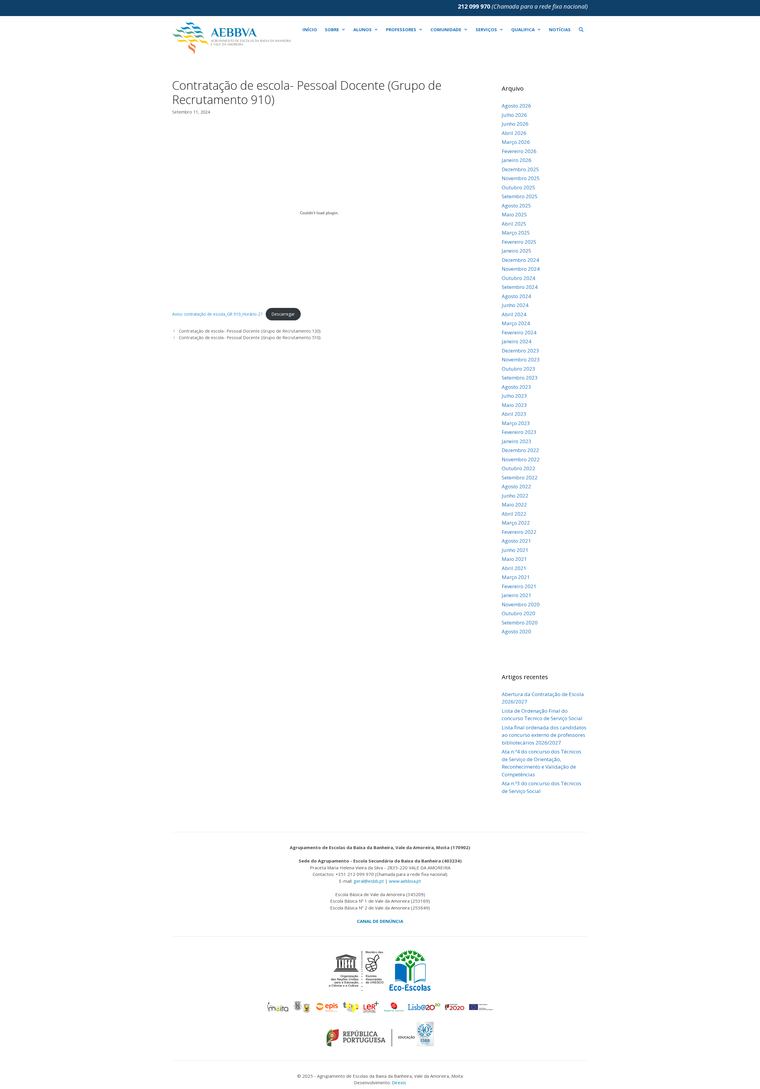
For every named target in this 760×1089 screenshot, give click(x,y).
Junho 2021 (515, 550)
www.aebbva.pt (405, 881)
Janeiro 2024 (516, 341)
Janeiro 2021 (516, 595)
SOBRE (332, 29)
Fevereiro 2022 (519, 531)
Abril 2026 (514, 133)
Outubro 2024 (518, 278)
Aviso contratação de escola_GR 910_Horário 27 (217, 314)
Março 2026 (516, 142)
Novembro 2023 (521, 359)
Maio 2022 (514, 504)
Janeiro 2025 (516, 250)
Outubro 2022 (518, 468)
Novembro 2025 (521, 178)
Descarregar (283, 314)
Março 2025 (516, 232)
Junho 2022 (515, 495)
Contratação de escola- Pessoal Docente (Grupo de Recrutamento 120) (250, 331)
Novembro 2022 (521, 459)
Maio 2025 (514, 214)
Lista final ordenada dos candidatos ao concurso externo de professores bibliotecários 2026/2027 (544, 735)
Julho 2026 (514, 114)
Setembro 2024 (520, 287)
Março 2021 (516, 577)
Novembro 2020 (521, 604)
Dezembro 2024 (520, 259)
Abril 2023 (514, 413)
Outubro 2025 (518, 187)
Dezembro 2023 (520, 350)
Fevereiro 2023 (519, 432)
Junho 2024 (515, 305)
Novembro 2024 (521, 268)
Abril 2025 (514, 223)
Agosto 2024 (516, 296)
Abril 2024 (514, 314)
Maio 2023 (514, 405)
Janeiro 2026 (516, 160)
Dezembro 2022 (520, 450)
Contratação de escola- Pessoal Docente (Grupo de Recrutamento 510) (250, 337)
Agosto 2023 (516, 386)
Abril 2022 (514, 513)
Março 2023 (516, 423)
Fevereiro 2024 (519, 332)
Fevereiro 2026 (519, 151)
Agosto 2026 (516, 105)
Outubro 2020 (518, 613)
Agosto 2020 (516, 631)
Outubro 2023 (518, 368)
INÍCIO (310, 29)
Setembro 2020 (520, 622)
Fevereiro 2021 (519, 586)
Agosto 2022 (516, 486)
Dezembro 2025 (520, 169)
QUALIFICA (523, 29)
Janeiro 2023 (516, 441)
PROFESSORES (401, 29)
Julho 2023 (514, 395)
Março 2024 (516, 323)
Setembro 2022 (520, 477)
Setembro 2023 (520, 377)
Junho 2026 (515, 123)
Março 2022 (516, 522)
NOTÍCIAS (560, 29)
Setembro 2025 (520, 196)
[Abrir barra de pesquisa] (581, 29)
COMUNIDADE (445, 29)
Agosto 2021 (516, 540)
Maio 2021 (514, 558)
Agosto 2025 (516, 205)
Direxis (399, 1082)
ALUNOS (362, 29)
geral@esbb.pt (369, 881)
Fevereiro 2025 (519, 241)
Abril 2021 (514, 568)
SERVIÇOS (486, 29)
